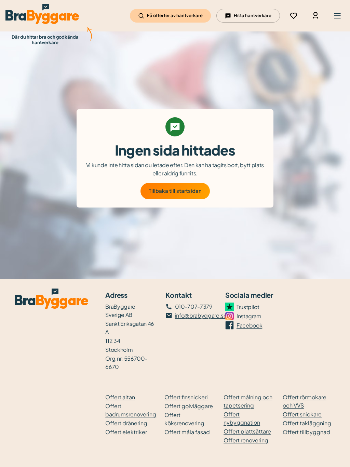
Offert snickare (302, 414)
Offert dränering (126, 423)
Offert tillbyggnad (306, 432)
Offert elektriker (126, 432)
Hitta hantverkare (252, 15)
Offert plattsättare (247, 431)
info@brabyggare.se (201, 315)
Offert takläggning (307, 423)
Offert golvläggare (188, 406)
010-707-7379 (194, 306)
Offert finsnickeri (186, 397)
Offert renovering (246, 440)
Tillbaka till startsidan (175, 190)
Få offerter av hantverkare (175, 15)
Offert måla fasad (187, 432)
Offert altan (120, 397)
